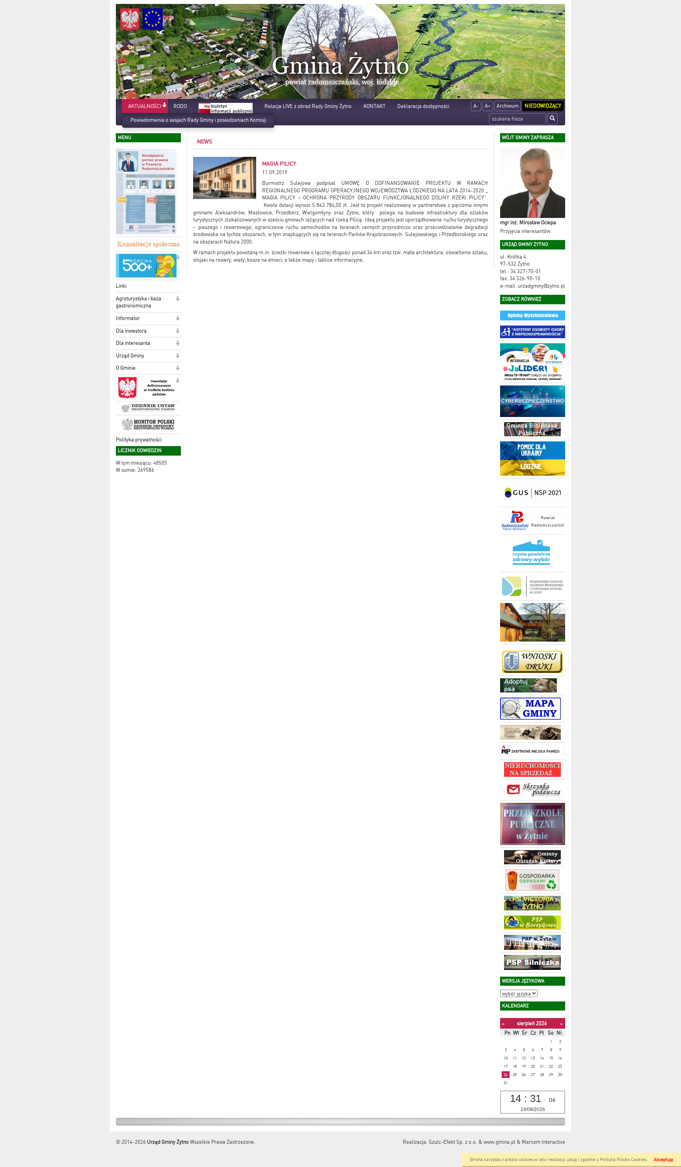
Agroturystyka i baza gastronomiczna (138, 302)
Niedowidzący (543, 106)
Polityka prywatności (139, 440)
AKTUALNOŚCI (145, 106)
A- (476, 106)
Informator (128, 318)
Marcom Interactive (543, 1142)
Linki (121, 286)
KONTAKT (374, 106)
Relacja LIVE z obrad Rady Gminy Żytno (308, 106)
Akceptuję (663, 1159)
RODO (180, 106)
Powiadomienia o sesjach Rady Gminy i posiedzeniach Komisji (198, 120)
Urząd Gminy (130, 356)
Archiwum (508, 106)
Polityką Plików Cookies (623, 1159)
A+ (488, 106)
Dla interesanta (133, 343)
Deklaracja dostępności (423, 106)
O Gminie (126, 368)
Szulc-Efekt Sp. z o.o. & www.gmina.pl (472, 1142)
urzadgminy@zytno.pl (541, 286)
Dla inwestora (131, 331)
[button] (164, 105)
